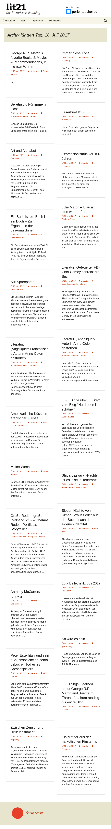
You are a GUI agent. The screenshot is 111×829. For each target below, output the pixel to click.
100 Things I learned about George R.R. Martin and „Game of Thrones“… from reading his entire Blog (80, 693)
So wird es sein (73, 639)
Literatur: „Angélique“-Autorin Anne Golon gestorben (78, 343)
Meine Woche (21, 467)
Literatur (33, 71)
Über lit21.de (9, 20)
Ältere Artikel (30, 813)
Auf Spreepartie (22, 282)
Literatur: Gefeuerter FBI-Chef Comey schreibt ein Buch (81, 271)
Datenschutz (55, 20)
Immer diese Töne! (76, 53)
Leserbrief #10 (73, 112)
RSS (23, 20)
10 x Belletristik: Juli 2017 (81, 583)
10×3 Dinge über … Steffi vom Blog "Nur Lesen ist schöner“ (81, 404)
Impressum (37, 20)
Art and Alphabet (23, 151)
